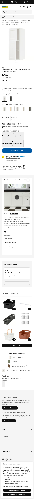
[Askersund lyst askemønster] (11, 109)
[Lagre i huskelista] (30, 30)
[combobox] (16, 12)
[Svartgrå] (11, 99)
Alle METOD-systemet (26, 370)
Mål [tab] (25, 180)
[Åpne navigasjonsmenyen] (30, 7)
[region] (17, 44)
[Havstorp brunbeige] (30, 109)
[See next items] (28, 179)
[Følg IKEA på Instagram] (6, 459)
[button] (8, 233)
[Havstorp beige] (24, 109)
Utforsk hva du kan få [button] (11, 160)
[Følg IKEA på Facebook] (3, 459)
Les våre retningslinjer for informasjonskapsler (15, 486)
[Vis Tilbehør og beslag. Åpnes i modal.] (24, 319)
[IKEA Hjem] (5, 7)
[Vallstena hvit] (4, 109)
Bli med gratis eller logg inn (13, 158)
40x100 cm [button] (13, 71)
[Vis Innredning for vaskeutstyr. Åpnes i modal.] (9, 319)
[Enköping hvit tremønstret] (17, 109)
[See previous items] (3, 382)
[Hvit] (4, 99)
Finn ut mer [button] (11, 169)
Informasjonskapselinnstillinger (17, 494)
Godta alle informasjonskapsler (17, 490)
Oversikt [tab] (6, 180)
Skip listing (4, 380)
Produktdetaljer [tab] (16, 180)
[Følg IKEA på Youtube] (10, 459)
